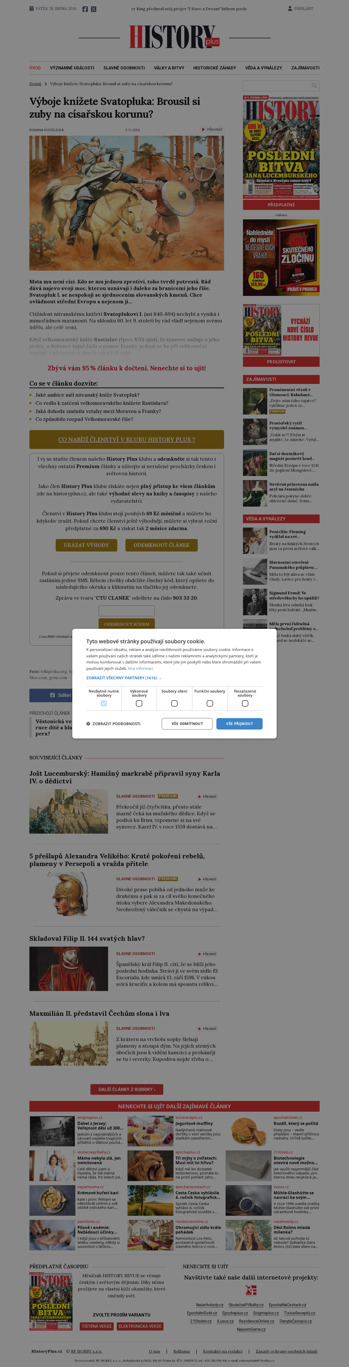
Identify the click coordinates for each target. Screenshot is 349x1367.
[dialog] (174, 683)
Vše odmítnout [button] (187, 723)
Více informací (140, 668)
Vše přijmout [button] (239, 723)
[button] (174, 677)
